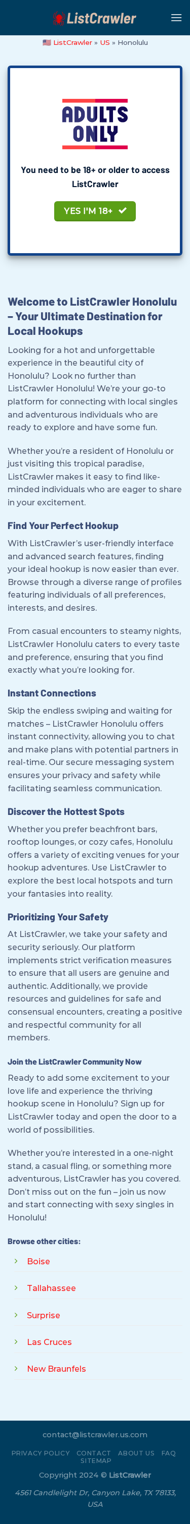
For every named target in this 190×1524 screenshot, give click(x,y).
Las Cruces (49, 1342)
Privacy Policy (41, 1453)
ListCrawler (72, 42)
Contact (94, 1453)
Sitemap (96, 1460)
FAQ (169, 1453)
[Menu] (176, 17)
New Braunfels (56, 1369)
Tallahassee (51, 1288)
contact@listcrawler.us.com (95, 1434)
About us (136, 1453)
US (105, 42)
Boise (38, 1261)
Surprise (43, 1315)
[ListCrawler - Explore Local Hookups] (95, 18)
